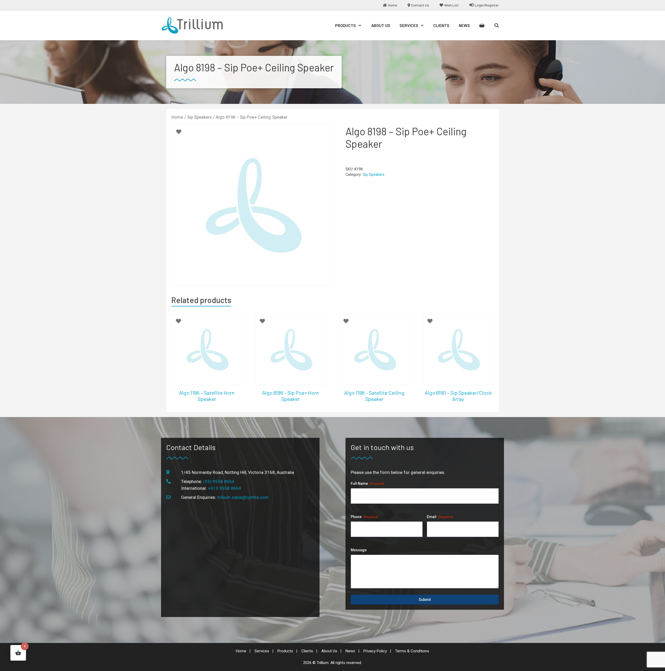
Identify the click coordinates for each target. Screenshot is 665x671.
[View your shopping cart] (482, 25)
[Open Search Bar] (496, 25)
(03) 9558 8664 (218, 481)
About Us (380, 25)
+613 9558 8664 (224, 488)
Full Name (367, 483)
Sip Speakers (199, 117)
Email (440, 517)
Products (345, 25)
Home (177, 117)
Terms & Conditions (412, 651)
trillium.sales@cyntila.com (243, 497)
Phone (364, 517)
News (464, 25)
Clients (441, 25)
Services (409, 25)
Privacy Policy (375, 651)
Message (359, 550)
